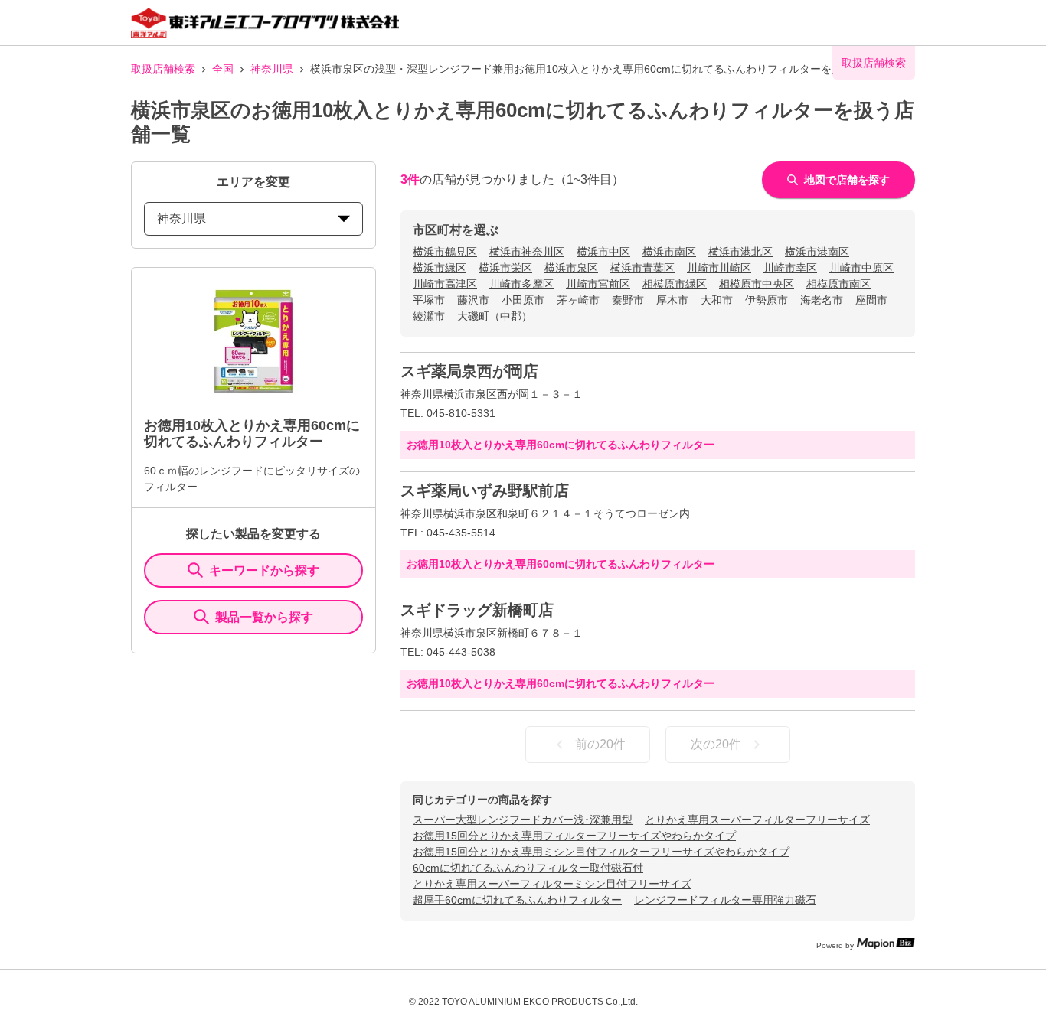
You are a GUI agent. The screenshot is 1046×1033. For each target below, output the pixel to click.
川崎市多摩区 (521, 284)
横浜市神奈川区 (526, 252)
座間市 (871, 300)
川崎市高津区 (445, 284)
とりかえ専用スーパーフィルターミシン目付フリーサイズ (552, 884)
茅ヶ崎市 (578, 300)
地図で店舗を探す (847, 180)
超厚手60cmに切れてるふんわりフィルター (517, 900)
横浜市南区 (669, 252)
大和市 (717, 300)
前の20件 (600, 744)
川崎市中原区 (861, 268)
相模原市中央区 (756, 284)
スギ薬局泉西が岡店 (469, 371)
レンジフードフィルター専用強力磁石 (725, 900)
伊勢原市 (766, 300)
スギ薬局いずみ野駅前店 (484, 490)
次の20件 (716, 744)
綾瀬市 (429, 316)
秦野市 (628, 300)
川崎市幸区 (790, 268)
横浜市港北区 (740, 252)
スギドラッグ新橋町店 (477, 609)
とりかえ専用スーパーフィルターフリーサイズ (757, 819)
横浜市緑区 (439, 268)
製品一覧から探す (264, 617)
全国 (223, 69)
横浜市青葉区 (642, 268)
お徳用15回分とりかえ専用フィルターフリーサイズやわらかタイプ (574, 835)
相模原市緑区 (674, 284)
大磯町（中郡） (494, 316)
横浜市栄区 (505, 268)
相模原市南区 (838, 284)
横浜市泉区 (571, 268)
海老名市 (821, 300)
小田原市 (523, 300)
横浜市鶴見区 (445, 252)
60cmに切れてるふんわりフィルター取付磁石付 (528, 868)
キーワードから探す (264, 570)
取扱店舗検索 (163, 69)
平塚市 (429, 300)
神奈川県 (271, 69)
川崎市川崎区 (719, 268)
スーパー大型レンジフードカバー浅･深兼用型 (523, 819)
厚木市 (672, 300)
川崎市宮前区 (598, 284)
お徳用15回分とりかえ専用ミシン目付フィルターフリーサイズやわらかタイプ (601, 852)
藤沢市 (473, 300)
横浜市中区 (603, 252)
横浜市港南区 (817, 252)
